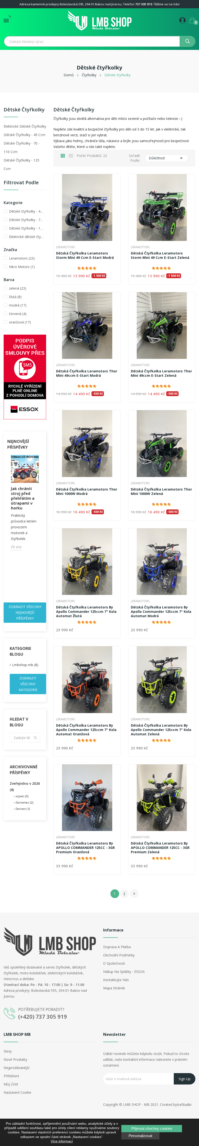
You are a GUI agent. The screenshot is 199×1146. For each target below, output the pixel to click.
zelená (17, 288)
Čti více (16, 547)
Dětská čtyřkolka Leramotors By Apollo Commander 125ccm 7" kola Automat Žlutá (86, 611)
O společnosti (114, 963)
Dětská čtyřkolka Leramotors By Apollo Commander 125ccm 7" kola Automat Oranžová (86, 729)
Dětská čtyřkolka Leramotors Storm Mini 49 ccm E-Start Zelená (160, 255)
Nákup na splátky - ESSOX (124, 971)
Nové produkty (15, 1059)
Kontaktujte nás (116, 979)
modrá (17, 305)
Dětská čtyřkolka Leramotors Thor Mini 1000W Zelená (161, 491)
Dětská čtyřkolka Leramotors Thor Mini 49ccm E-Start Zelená (161, 373)
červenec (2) (24, 802)
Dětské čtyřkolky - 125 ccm (21, 164)
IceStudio (184, 1104)
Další (134, 894)
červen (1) (23, 809)
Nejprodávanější (16, 1067)
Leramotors (22, 258)
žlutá (15, 296)
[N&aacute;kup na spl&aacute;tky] (25, 376)
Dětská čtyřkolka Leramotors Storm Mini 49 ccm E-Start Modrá (85, 255)
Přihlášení (11, 1076)
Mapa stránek (114, 988)
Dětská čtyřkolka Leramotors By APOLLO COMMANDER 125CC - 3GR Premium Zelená (160, 847)
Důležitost (166, 158)
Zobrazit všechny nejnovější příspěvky (24, 612)
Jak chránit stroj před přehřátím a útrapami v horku (22, 498)
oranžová (20, 322)
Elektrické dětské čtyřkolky (25, 126)
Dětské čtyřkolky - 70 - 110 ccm (22, 147)
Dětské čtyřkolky (24, 110)
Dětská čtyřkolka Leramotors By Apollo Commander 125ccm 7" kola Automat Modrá (161, 611)
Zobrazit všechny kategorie (28, 684)
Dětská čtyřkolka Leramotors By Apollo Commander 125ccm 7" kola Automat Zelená (161, 729)
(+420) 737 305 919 (42, 1016)
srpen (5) (22, 796)
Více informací (62, 1141)
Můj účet (11, 1084)
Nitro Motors (22, 266)
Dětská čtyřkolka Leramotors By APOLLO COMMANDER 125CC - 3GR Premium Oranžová (85, 847)
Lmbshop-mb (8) (25, 664)
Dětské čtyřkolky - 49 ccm (24, 134)
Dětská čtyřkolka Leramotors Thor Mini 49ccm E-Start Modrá (86, 373)
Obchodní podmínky (119, 955)
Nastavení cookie (17, 1092)
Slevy (8, 1051)
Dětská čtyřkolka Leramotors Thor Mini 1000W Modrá (86, 491)
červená (17, 313)
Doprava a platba (117, 947)
